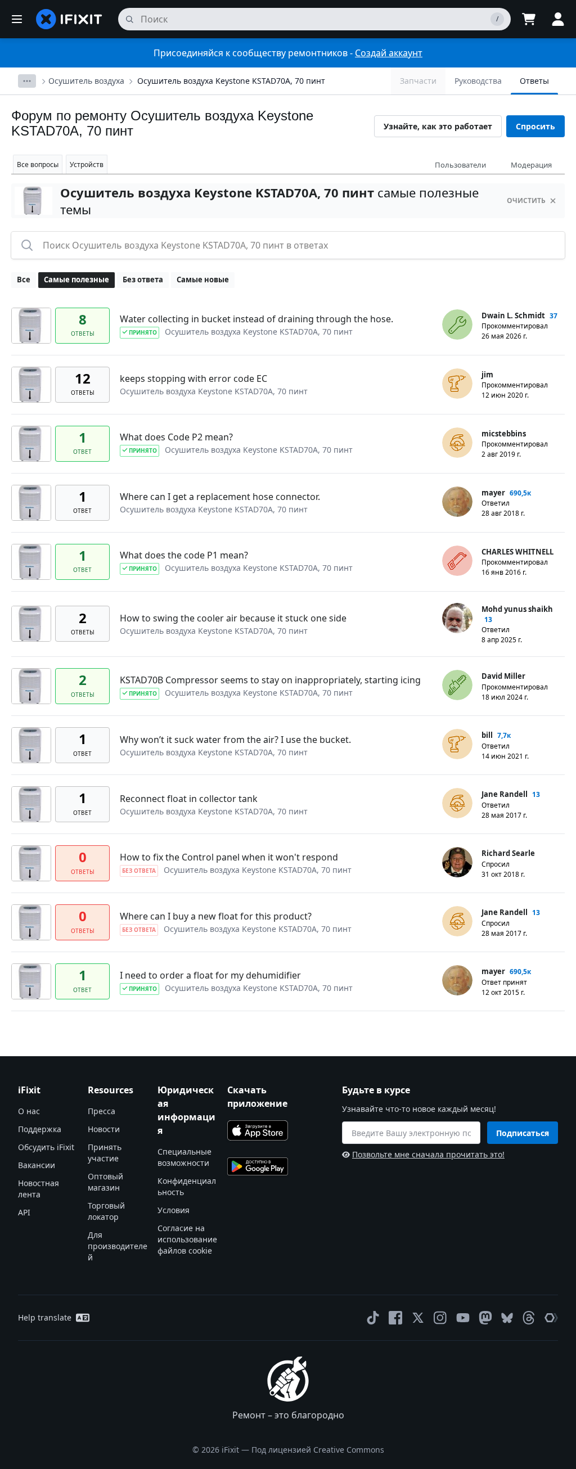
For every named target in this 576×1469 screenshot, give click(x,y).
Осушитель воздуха (86, 80)
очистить (526, 200)
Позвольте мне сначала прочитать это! (428, 1154)
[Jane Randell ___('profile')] (457, 803)
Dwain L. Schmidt (513, 315)
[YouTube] (463, 1317)
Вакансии (36, 1165)
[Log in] (558, 19)
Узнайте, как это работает (438, 126)
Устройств (87, 164)
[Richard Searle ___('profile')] (457, 862)
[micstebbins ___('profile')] (457, 442)
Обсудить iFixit (46, 1147)
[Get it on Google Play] (257, 1166)
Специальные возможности (185, 1157)
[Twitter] (418, 1317)
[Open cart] (529, 19)
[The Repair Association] (551, 1317)
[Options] (27, 81)
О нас (29, 1111)
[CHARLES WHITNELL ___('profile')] (457, 561)
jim (487, 374)
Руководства (478, 80)
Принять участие (105, 1153)
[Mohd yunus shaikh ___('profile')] (457, 618)
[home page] (69, 19)
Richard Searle (508, 853)
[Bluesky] (507, 1318)
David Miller (503, 676)
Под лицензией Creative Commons (317, 1449)
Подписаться (522, 1133)
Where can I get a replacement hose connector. (220, 496)
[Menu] (17, 19)
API (24, 1212)
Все (23, 279)
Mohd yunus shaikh (517, 609)
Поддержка (39, 1129)
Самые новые (203, 279)
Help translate (44, 1317)
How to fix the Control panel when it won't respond (229, 857)
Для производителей (117, 1246)
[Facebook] (395, 1317)
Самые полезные (76, 279)
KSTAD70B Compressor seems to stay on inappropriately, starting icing (270, 680)
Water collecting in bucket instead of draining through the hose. (256, 319)
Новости (104, 1129)
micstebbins (504, 434)
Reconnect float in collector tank (189, 798)
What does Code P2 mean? (176, 437)
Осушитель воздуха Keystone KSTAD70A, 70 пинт (231, 80)
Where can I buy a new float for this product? (216, 916)
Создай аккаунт (388, 53)
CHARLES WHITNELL (518, 552)
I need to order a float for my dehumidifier (210, 975)
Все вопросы (37, 164)
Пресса (101, 1111)
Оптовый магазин (105, 1182)
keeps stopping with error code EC (193, 378)
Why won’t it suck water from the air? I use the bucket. (235, 739)
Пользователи (460, 165)
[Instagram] (440, 1317)
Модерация (531, 165)
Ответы (534, 80)
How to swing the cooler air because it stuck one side (233, 618)
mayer (493, 493)
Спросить (535, 126)
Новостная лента (38, 1189)
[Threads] (529, 1317)
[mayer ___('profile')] (457, 501)
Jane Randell (505, 794)
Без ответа (143, 279)
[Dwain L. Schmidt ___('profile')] (457, 324)
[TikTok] (373, 1317)
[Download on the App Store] (257, 1130)
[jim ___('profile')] (457, 383)
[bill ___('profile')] (457, 744)
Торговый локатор (106, 1211)
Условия (174, 1210)
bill (487, 735)
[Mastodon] (485, 1317)
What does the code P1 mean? (184, 555)
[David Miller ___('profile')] (457, 685)
